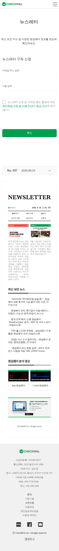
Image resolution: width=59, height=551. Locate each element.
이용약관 (29, 507)
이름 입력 (7, 86)
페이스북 (29, 524)
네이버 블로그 (18, 524)
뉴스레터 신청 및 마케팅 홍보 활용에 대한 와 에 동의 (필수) (28, 106)
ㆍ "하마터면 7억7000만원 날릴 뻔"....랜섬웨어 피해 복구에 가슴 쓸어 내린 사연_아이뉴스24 (28, 302)
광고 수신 (41, 106)
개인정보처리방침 (29, 511)
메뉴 (55, 4)
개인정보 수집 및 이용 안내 (17, 106)
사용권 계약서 (29, 515)
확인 (29, 133)
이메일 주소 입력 (10, 70)
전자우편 (40, 524)
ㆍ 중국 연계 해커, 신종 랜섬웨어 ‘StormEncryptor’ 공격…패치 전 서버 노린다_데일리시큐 (29, 322)
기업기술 (29, 499)
